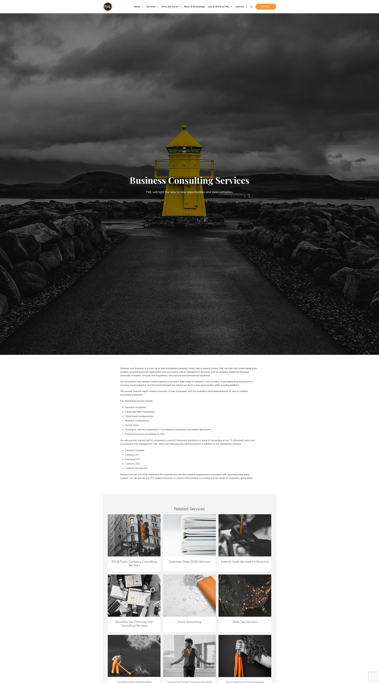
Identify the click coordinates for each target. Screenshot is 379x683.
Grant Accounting (189, 622)
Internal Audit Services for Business (245, 561)
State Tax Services (245, 622)
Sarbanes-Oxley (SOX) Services (189, 561)
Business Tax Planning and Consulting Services (134, 623)
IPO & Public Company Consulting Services (134, 563)
